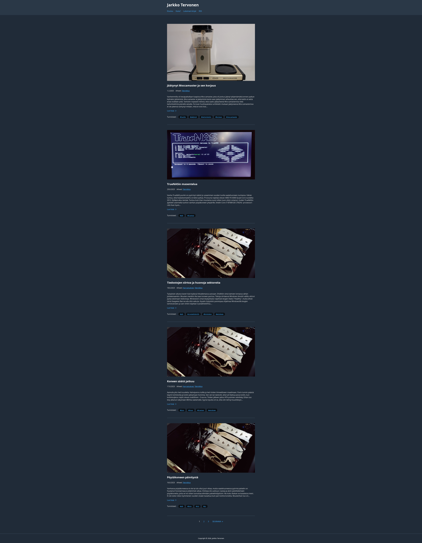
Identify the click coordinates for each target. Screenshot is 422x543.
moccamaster (232, 117)
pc (205, 506)
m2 (198, 506)
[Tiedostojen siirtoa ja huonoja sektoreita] (211, 277)
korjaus (219, 117)
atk (182, 215)
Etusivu (170, 11)
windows (220, 314)
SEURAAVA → (217, 521)
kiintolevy (208, 314)
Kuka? (178, 11)
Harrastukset (188, 288)
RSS (200, 11)
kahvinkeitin (206, 117)
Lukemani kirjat (189, 11)
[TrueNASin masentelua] (211, 179)
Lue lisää (170, 111)
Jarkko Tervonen (183, 4)
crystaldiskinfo (193, 314)
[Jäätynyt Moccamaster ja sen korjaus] (211, 80)
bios (182, 410)
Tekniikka (186, 91)
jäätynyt (194, 117)
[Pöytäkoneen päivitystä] (211, 472)
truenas (191, 215)
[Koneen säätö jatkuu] (211, 376)
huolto (183, 117)
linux (191, 410)
